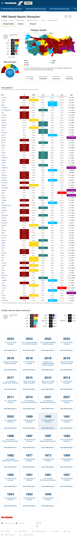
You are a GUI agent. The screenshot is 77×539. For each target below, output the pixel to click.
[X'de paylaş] (66, 16)
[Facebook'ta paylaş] (71, 16)
